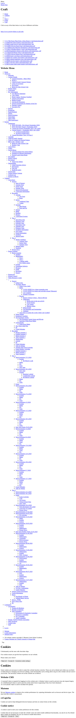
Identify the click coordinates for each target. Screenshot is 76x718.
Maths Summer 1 (21, 352)
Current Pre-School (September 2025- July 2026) (26, 128)
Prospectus (11, 110)
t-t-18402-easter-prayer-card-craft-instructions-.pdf (19, 44)
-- (4, 17)
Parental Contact (17, 105)
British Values (12, 88)
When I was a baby (25, 286)
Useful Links (12, 623)
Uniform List (12, 175)
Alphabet (25, 311)
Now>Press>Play (17, 601)
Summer (18, 205)
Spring (17, 200)
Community (7, 605)
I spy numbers (27, 293)
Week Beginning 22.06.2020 (24, 556)
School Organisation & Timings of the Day (24, 103)
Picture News (16, 249)
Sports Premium (13, 115)
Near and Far (23, 208)
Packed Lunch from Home (19, 155)
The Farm (22, 196)
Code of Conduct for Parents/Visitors (19, 140)
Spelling (18, 254)
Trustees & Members (18, 608)
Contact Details (12, 77)
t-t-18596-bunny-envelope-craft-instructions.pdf (18, 56)
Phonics (18, 215)
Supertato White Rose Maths (27, 321)
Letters (10, 148)
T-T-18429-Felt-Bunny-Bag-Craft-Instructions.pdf (19, 52)
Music (13, 595)
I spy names (30, 304)
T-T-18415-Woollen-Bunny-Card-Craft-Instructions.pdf (20, 49)
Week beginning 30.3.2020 (23, 369)
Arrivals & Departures (18, 102)
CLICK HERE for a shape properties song (35, 289)
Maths (17, 211)
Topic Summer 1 (20, 354)
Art (20, 563)
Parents (6, 122)
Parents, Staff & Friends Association (18, 619)
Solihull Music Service (22, 598)
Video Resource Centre (15, 278)
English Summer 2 (21, 334)
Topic (21, 366)
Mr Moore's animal (28, 377)
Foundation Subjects (22, 266)
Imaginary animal (28, 374)
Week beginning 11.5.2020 (23, 410)
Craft (5, 22)
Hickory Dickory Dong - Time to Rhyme (35, 298)
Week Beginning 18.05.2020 (24, 523)
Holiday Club (16, 145)
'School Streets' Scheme (15, 173)
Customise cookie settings (23, 661)
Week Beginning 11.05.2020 (24, 517)
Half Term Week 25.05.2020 (24, 427)
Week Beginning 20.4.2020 (24, 505)
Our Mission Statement (18, 93)
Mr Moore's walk (28, 361)
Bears (21, 198)
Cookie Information (10, 633)
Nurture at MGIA (13, 176)
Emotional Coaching (22, 316)
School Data (11, 171)
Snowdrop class (20, 220)
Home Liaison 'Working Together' (22, 97)
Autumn (18, 195)
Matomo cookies (10, 692)
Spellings (18, 234)
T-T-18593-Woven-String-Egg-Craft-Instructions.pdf (19, 54)
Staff (9, 624)
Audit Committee (21, 618)
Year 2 (6, 19)
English (18, 264)
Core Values (15, 95)
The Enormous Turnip (22, 317)
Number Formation (28, 294)
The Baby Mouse (21, 284)
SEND (10, 113)
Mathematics (19, 256)
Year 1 (14, 218)
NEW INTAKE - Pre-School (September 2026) (26, 125)
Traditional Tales (24, 201)
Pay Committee (20, 616)
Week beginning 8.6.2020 (23, 437)
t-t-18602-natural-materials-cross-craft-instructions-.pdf (20, 59)
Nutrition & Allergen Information (21, 153)
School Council (12, 276)
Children (7, 15)
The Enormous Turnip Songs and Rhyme (31, 319)
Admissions (11, 123)
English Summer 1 (21, 351)
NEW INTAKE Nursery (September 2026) (24, 127)
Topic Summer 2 (20, 337)
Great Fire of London (25, 508)
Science (21, 522)
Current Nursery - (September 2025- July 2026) (26, 130)
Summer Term (20, 188)
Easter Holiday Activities (23, 349)
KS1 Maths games (24, 263)
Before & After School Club (20, 87)
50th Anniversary (13, 120)
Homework (11, 274)
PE (16, 327)
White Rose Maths (24, 324)
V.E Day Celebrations (22, 588)
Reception (15, 193)
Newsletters (11, 156)
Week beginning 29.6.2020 (23, 462)
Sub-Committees (17, 611)
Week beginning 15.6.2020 (23, 445)
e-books (18, 341)
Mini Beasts (22, 206)
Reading (18, 213)
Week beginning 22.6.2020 (23, 454)
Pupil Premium (12, 112)
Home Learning (12, 251)
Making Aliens (31, 306)
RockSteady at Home (22, 596)
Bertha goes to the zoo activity (35, 301)
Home (6, 14)
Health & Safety (16, 170)
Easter (6, 20)
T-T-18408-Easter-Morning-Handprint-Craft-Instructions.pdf (22, 47)
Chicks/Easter (20, 322)
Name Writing (20, 314)
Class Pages (11, 180)
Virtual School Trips (25, 502)
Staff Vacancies (12, 621)
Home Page (4, 5)
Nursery (14, 181)
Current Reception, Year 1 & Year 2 (22, 135)
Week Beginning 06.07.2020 (24, 571)
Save (17, 716)
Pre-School (15, 85)
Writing (18, 210)
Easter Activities (24, 497)
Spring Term (19, 186)
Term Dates (11, 117)
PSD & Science (23, 540)
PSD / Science (23, 555)
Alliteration (26, 299)
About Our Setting (17, 161)
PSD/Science (23, 558)
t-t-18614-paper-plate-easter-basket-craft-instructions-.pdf (21, 64)
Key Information (13, 92)
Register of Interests (17, 610)
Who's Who (11, 118)
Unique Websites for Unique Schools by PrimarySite (19, 639)
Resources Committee (22, 614)
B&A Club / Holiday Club (16, 142)
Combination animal (29, 376)
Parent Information (21, 233)
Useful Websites (20, 329)
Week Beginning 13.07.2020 (24, 580)
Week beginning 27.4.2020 (23, 394)
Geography (22, 538)
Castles (21, 203)
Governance (11, 606)
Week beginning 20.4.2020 (23, 385)
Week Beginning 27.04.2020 (24, 512)
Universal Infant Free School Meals (22, 151)
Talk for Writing (20, 346)
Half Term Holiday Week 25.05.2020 (26, 532)
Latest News (11, 147)
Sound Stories (31, 302)
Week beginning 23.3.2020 (23, 357)
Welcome (11, 75)
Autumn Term (20, 185)
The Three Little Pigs (22, 326)
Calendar (10, 137)
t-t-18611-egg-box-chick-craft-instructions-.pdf (18, 62)
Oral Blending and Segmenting (32, 309)
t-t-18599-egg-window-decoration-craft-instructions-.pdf (20, 57)
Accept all (11, 661)
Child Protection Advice (19, 165)
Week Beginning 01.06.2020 (24, 533)
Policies (10, 108)
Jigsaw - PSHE (16, 600)
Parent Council (12, 158)
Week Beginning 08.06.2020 (24, 543)
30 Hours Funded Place (22, 133)
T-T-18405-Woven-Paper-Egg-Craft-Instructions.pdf (19, 46)
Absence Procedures (18, 98)
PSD (20, 570)
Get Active (22, 500)
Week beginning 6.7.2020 (23, 470)
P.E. (20, 364)
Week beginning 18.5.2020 (23, 419)
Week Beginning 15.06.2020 (24, 550)
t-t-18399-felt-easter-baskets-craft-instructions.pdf (18, 42)
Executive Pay (16, 107)
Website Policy (8, 634)
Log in (3, 3)
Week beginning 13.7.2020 (23, 478)
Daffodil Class (20, 223)
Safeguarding (12, 163)
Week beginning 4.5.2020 (23, 402)
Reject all (3, 661)
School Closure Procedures (20, 591)
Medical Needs (16, 100)
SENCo (14, 80)
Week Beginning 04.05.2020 (24, 513)
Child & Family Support (15, 138)
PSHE (17, 269)
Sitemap (6, 631)
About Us (7, 73)
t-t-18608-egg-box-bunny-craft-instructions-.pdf (18, 61)
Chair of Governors (17, 83)
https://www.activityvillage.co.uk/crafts (12, 31)
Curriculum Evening (22, 216)
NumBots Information (22, 229)
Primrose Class (20, 221)
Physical (18, 268)
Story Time (22, 503)
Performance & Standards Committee (26, 613)
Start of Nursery (20, 183)
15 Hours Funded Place (22, 132)
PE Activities (23, 515)
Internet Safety (20, 236)
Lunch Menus (12, 150)
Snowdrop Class (20, 225)
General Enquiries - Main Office (21, 78)
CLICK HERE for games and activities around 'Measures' (40, 291)
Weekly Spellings (21, 239)
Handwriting (19, 339)
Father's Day (19, 283)
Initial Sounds (27, 307)
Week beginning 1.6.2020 (23, 429)
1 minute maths (23, 261)
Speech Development (22, 190)
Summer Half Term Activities (24, 347)
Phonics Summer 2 (21, 332)
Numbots (18, 248)
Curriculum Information (22, 191)
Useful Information (17, 593)
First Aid (14, 168)
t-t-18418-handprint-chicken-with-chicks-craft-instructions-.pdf (22, 51)
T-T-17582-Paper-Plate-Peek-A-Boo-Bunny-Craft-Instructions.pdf (23, 41)
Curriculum (11, 90)
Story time (22, 367)
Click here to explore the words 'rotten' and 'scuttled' (34, 312)
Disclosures (15, 166)
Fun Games (19, 231)
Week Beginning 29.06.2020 (24, 565)
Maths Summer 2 (21, 336)
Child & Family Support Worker (21, 82)
